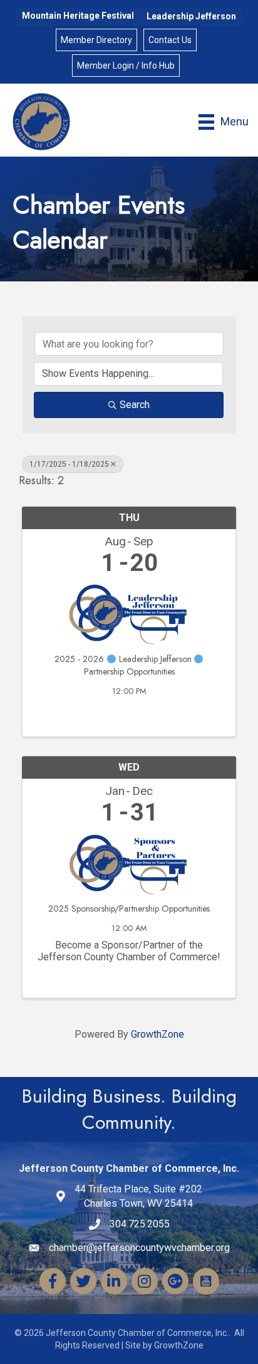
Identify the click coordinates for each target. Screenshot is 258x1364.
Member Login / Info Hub (126, 66)
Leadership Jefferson (191, 16)
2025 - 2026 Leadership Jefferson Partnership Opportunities (124, 665)
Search (135, 405)
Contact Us (170, 40)
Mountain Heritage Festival (78, 16)
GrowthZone (157, 1034)
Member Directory (96, 40)
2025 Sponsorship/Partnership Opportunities (129, 909)
